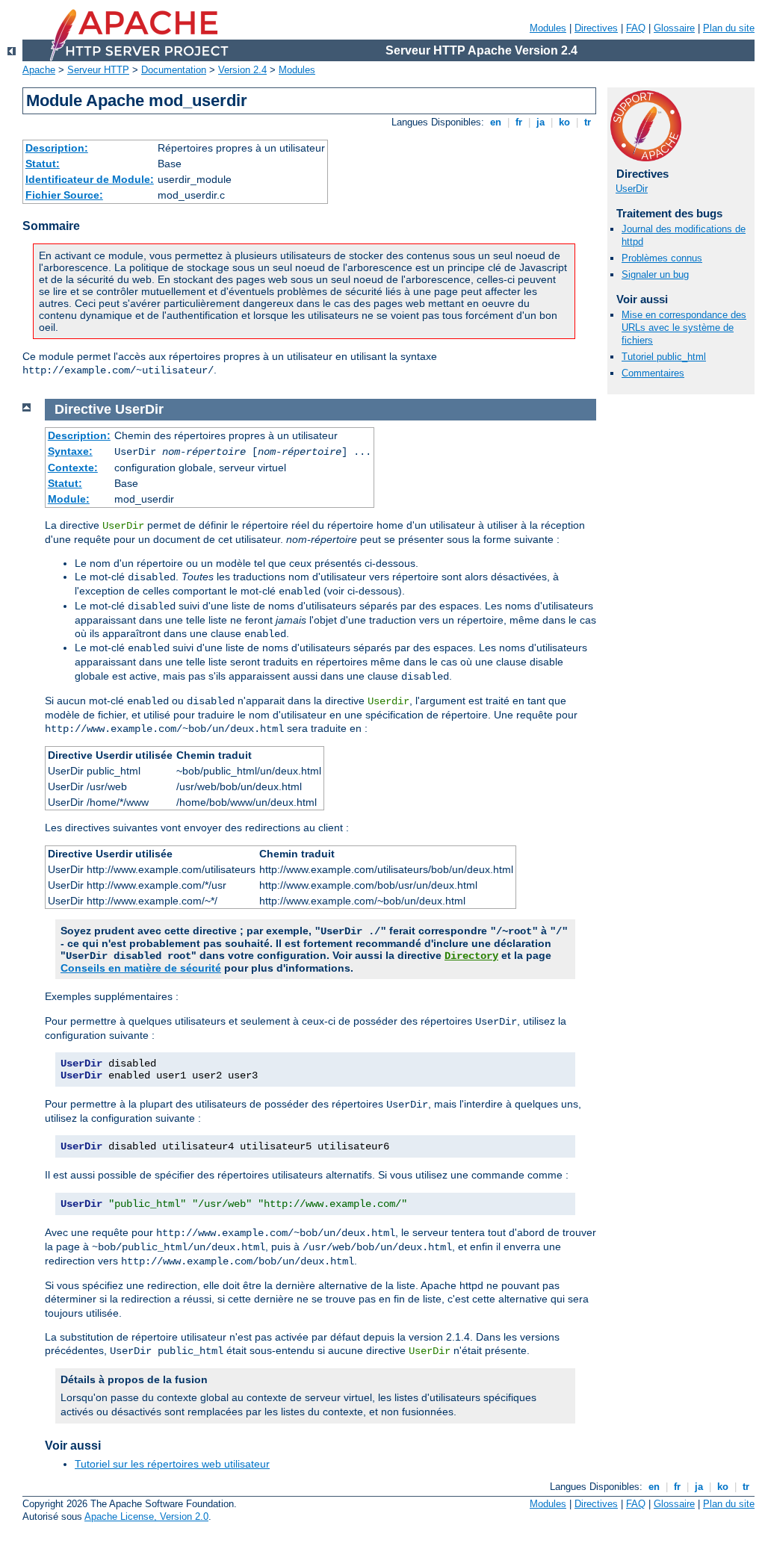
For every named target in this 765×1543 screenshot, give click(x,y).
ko (564, 122)
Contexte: (73, 468)
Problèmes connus (662, 258)
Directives (596, 28)
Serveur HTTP (98, 69)
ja (540, 122)
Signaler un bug (655, 274)
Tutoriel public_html (664, 356)
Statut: (42, 164)
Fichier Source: (64, 195)
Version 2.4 (242, 69)
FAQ (635, 28)
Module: (69, 499)
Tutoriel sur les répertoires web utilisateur (172, 1464)
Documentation (173, 69)
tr (587, 122)
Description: (56, 148)
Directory (471, 956)
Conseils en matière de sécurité (141, 968)
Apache (38, 69)
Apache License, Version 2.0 (146, 1516)
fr (518, 122)
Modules (548, 28)
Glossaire (674, 28)
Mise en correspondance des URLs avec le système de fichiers (684, 327)
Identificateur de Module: (89, 179)
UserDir (632, 188)
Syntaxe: (70, 451)
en (495, 122)
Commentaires (653, 373)
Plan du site (729, 28)
